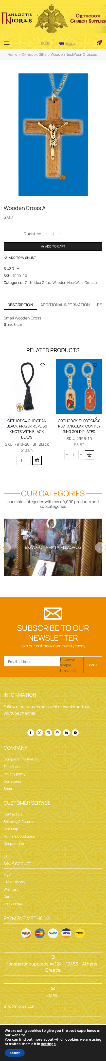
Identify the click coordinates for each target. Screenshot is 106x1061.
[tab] (20, 305)
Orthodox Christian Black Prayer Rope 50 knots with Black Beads (27, 429)
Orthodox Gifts (34, 54)
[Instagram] (48, 732)
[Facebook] (30, 732)
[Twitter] (39, 732)
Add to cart (55, 246)
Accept (15, 1053)
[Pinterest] (57, 732)
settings (48, 1044)
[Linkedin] (66, 732)
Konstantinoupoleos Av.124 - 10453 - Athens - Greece (53, 967)
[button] (37, 460)
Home (13, 54)
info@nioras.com (19, 1006)
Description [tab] (20, 304)
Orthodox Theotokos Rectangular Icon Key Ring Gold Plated (79, 426)
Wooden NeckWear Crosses (74, 54)
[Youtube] (75, 732)
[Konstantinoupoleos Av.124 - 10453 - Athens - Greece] (53, 957)
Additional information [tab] (65, 304)
